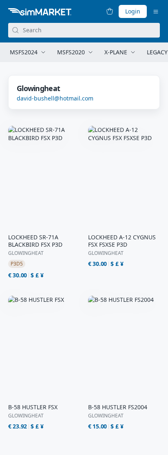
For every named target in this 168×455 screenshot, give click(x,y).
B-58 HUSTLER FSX (32, 407)
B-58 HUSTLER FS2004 (117, 407)
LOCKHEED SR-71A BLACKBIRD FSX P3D (35, 241)
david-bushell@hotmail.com (55, 98)
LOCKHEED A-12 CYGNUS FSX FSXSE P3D (122, 241)
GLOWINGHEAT (26, 253)
